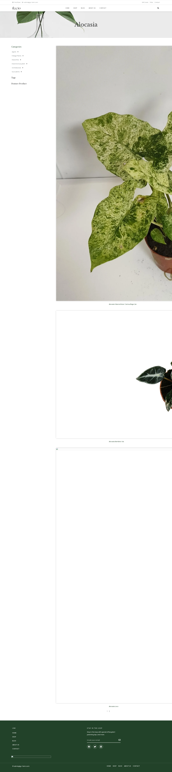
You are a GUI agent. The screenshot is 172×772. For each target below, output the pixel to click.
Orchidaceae (16, 68)
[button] (158, 8)
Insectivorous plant (18, 64)
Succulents (16, 72)
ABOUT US (92, 8)
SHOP (75, 8)
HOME (67, 8)
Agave (14, 52)
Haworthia (15, 60)
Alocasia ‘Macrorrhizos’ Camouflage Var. (123, 304)
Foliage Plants (16, 56)
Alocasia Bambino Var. (116, 442)
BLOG (83, 8)
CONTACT (103, 8)
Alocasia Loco (113, 706)
